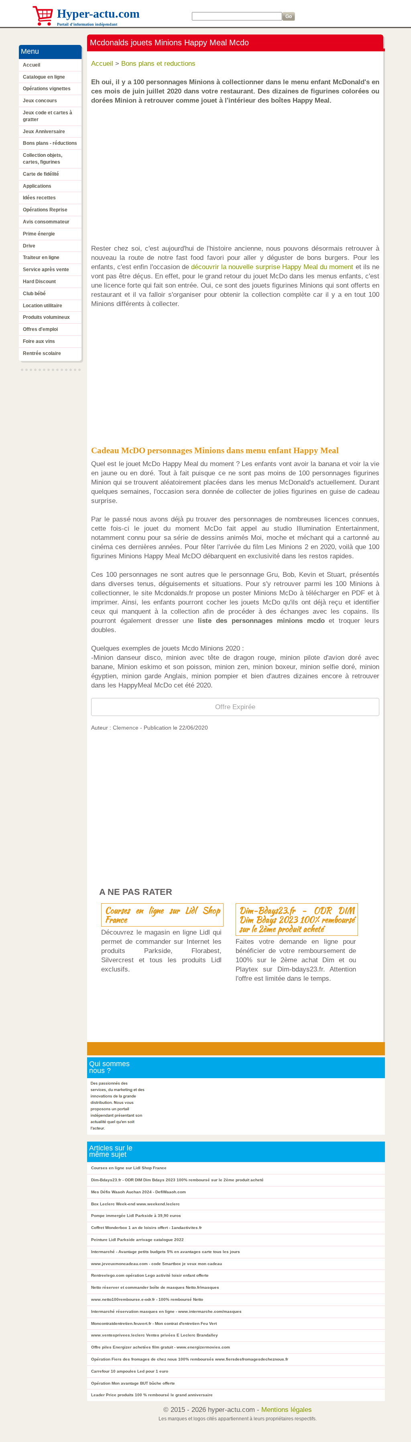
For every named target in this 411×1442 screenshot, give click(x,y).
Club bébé (34, 293)
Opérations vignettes (47, 88)
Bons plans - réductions (50, 143)
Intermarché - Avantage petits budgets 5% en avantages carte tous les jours (165, 1251)
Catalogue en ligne (44, 77)
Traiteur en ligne (41, 257)
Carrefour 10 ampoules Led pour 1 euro (129, 1371)
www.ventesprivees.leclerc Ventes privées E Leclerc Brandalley (154, 1335)
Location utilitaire (42, 305)
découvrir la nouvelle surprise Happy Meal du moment (272, 267)
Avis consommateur (46, 222)
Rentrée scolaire (42, 353)
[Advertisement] (237, 170)
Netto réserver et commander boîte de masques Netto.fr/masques (155, 1287)
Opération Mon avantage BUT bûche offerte (133, 1383)
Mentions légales (286, 1410)
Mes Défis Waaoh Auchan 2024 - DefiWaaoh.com (138, 1192)
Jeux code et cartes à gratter (47, 116)
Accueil (31, 65)
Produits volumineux (46, 317)
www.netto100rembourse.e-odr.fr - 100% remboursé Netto (147, 1299)
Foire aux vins (39, 341)
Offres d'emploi (40, 329)
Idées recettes (39, 198)
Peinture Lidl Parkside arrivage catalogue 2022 (137, 1239)
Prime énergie (39, 234)
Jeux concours (40, 100)
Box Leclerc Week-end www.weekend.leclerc (135, 1204)
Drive (29, 246)
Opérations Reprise (45, 210)
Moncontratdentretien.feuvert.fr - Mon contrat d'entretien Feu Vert (154, 1323)
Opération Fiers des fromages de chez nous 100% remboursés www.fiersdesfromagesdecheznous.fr (189, 1359)
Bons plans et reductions (158, 63)
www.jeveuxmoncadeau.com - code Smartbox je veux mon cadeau (156, 1263)
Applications (37, 186)
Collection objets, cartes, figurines (42, 158)
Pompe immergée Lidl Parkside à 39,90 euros (136, 1215)
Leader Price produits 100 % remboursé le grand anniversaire (152, 1395)
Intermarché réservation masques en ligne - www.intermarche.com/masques (166, 1311)
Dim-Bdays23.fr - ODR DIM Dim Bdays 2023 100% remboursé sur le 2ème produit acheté (296, 920)
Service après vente (46, 269)
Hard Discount (39, 281)
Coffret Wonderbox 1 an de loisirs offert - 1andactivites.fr (146, 1227)
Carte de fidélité (41, 174)
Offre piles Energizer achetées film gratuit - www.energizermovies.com (160, 1347)
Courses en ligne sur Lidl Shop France (162, 915)
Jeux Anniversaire (44, 131)
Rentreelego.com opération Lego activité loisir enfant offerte (150, 1275)
